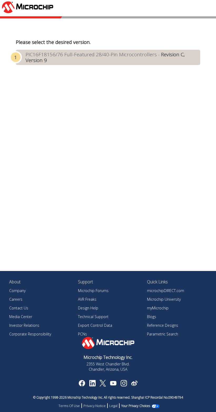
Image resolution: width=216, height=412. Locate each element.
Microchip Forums (93, 290)
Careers (15, 299)
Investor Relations (24, 325)
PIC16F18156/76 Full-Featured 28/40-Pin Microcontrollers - (105, 57)
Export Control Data (95, 325)
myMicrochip (158, 307)
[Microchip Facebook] (81, 385)
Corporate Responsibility (30, 333)
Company (17, 290)
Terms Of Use (69, 405)
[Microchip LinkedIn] (92, 385)
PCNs (82, 333)
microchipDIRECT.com (165, 290)
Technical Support (93, 316)
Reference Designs (162, 325)
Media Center (20, 316)
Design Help (88, 307)
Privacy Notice (95, 405)
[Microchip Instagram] (123, 385)
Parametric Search (162, 333)
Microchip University (164, 299)
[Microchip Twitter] (103, 385)
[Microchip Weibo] (134, 384)
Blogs (151, 316)
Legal (113, 405)
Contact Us (18, 307)
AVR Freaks (87, 299)
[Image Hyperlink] (113, 384)
